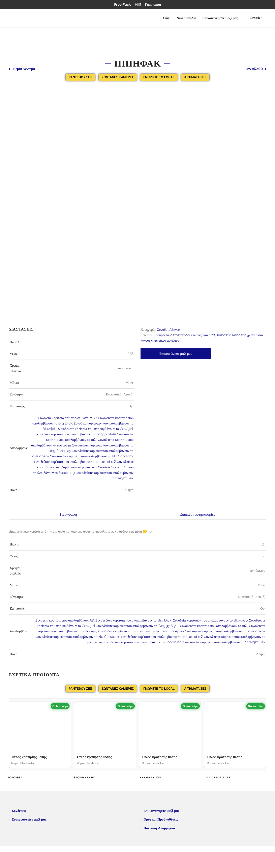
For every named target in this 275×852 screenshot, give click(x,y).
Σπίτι (167, 18)
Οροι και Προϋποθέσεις (161, 819)
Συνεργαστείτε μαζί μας (29, 819)
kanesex (224, 335)
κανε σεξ (209, 335)
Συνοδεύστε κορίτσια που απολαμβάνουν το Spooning (142, 642)
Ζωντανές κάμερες (118, 77)
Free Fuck (122, 4)
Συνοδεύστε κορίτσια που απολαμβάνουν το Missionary (225, 631)
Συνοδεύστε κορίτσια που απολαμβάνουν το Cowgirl (95, 429)
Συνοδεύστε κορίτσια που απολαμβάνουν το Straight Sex (224, 642)
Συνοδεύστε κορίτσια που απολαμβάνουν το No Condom (91, 456)
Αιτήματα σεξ (195, 77)
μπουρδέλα (161, 335)
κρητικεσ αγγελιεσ (166, 340)
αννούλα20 (254, 69)
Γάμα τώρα (153, 4)
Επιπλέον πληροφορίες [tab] (197, 514)
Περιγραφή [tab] (68, 514)
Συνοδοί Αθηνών (169, 329)
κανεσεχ (146, 340)
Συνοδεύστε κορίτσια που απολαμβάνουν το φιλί (214, 626)
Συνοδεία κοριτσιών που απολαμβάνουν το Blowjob (210, 620)
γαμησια (257, 335)
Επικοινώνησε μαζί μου (175, 353)
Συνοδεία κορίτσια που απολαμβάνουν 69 (67, 418)
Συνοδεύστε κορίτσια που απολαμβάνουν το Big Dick (133, 620)
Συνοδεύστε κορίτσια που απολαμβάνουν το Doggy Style (74, 434)
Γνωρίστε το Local (159, 77)
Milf (138, 4)
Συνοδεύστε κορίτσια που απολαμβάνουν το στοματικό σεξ (74, 462)
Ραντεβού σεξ (80, 77)
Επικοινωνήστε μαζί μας (220, 18)
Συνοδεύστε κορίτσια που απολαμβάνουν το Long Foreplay (141, 631)
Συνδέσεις (19, 811)
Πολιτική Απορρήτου (159, 828)
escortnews (180, 335)
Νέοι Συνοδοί (186, 18)
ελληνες (196, 335)
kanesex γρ (241, 335)
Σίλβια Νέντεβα (23, 69)
